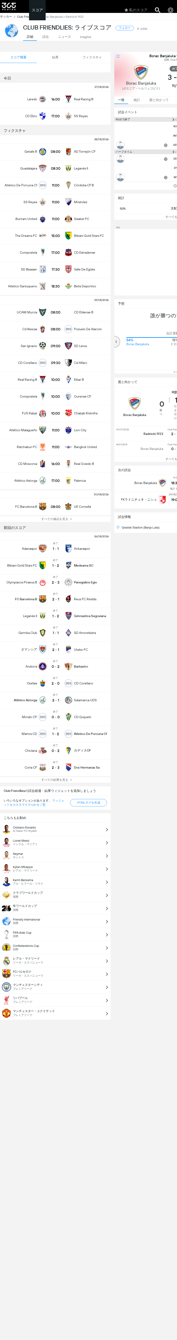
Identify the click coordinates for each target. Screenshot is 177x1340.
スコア (37, 10)
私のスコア (138, 10)
